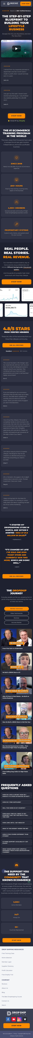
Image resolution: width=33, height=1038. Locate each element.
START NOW (26, 3)
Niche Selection (7, 957)
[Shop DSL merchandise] (25, 1019)
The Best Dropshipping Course (12, 996)
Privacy (15, 1033)
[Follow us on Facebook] (8, 1019)
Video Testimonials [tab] (16, 613)
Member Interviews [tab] (16, 608)
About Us (5, 988)
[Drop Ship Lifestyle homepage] (16, 1013)
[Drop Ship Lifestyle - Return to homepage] (12, 4)
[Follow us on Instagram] (19, 1019)
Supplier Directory (8, 966)
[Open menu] (4, 4)
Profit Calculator (7, 970)
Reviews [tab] (16, 618)
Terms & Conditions (7, 1033)
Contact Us (5, 1001)
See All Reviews (16, 345)
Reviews (4, 984)
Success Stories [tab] (16, 622)
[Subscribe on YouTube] (14, 1019)
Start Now (16, 940)
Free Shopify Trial (7, 975)
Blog (3, 992)
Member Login (6, 962)
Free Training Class (8, 953)
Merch (4, 1005)
